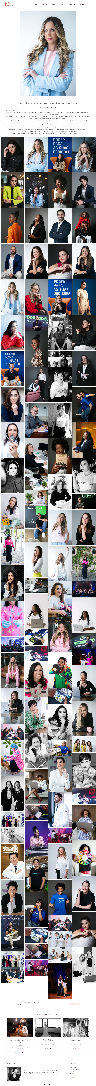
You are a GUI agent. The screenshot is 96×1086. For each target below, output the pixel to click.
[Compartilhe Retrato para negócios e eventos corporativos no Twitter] (18, 1004)
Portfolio (54, 4)
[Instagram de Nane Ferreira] (72, 1073)
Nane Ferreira (71, 4)
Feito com (48, 1084)
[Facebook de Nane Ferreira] (70, 1073)
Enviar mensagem (75, 1069)
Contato (82, 4)
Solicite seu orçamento (74, 1003)
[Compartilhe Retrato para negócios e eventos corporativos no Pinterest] (20, 1004)
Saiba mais (28, 1076)
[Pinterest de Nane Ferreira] (74, 1073)
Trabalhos (44, 4)
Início (35, 4)
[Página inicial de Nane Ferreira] (15, 4)
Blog (62, 4)
